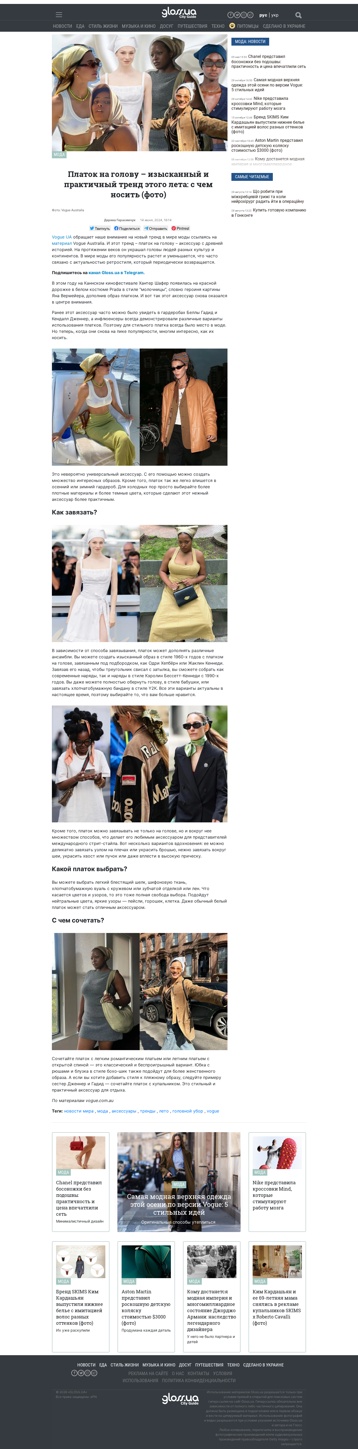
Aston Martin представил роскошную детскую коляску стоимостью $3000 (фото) (267, 145)
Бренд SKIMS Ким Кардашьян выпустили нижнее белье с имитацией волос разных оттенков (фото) (267, 124)
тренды (147, 1111)
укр (275, 15)
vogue (213, 1111)
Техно (218, 26)
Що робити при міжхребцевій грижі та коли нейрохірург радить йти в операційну (268, 196)
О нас (178, 1373)
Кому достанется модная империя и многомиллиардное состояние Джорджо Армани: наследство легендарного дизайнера (268, 166)
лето (164, 1111)
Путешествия (192, 26)
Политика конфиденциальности (199, 1380)
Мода (59, 154)
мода (102, 1111)
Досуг (166, 26)
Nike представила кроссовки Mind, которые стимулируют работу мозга (259, 103)
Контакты (198, 1373)
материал (62, 243)
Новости (62, 26)
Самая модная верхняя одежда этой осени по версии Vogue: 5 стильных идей (267, 84)
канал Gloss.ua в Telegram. (117, 272)
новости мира (79, 1111)
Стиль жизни (103, 26)
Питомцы (248, 26)
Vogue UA (62, 237)
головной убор (187, 1111)
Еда (80, 26)
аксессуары (124, 1111)
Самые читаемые (252, 176)
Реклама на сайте (148, 1373)
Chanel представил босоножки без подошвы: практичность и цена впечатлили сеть (268, 61)
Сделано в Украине (284, 26)
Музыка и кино (139, 26)
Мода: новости (250, 41)
